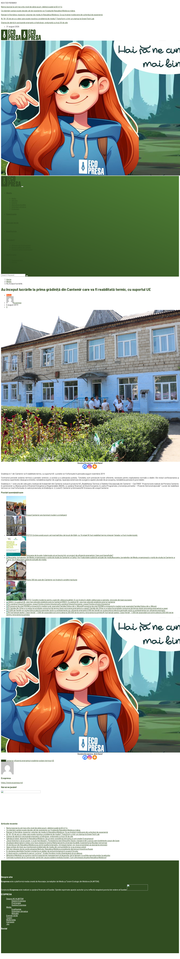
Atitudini (15, 201)
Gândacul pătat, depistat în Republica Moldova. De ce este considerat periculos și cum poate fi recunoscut (49, 839)
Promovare (16, 903)
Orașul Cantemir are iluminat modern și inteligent (46, 515)
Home (8, 279)
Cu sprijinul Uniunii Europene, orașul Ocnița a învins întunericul (84, 604)
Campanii (10, 240)
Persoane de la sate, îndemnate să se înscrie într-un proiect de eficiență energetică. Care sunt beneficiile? (69, 555)
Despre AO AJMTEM (14, 899)
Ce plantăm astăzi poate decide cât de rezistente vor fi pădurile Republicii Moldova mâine (38, 11)
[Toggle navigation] (22, 186)
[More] (95, 466)
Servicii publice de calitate (21, 248)
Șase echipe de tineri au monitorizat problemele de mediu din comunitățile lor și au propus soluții (46, 847)
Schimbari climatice (19, 207)
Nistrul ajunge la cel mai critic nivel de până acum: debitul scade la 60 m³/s (31, 7)
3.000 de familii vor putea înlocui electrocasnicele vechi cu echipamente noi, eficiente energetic (126, 610)
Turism (9, 918)
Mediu (9, 193)
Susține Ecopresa (19, 905)
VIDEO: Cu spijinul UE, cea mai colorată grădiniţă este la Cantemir (88, 602)
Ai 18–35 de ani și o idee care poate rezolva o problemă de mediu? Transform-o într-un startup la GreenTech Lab (47, 19)
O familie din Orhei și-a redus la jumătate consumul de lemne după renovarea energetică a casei (128, 608)
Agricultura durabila (19, 205)
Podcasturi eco (17, 260)
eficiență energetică (22, 761)
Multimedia (11, 255)
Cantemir (10, 761)
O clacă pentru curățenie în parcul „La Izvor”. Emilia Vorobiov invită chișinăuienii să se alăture (44, 853)
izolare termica (45, 761)
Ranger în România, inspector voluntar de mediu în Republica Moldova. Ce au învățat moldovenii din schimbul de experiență (52, 15)
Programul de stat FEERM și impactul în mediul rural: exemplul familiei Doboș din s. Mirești (119, 606)
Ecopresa (17, 303)
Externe (14, 203)
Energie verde (12, 223)
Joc (8, 268)
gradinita (34, 761)
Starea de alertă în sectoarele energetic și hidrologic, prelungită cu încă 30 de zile (34, 23)
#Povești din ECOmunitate (21, 245)
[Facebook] (85, 466)
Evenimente (11, 214)
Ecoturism (15, 209)
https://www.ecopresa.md (12, 783)
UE (53, 761)
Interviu (14, 262)
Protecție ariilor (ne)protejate (22, 250)
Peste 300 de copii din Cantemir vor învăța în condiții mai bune (51, 580)
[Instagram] (89, 466)
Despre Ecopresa (19, 901)
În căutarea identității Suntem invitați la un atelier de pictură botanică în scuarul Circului (42, 851)
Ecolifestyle (11, 231)
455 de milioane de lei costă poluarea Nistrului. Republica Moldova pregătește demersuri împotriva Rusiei (49, 849)
